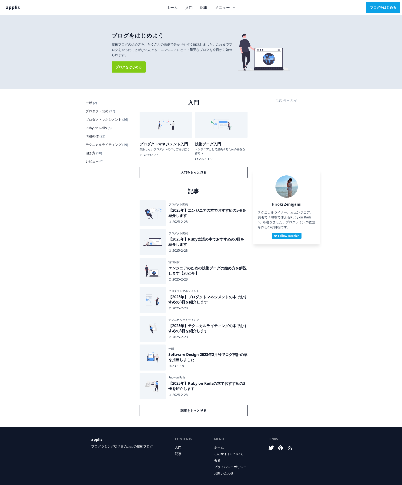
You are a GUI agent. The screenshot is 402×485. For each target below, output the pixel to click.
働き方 (94, 153)
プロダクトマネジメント (107, 119)
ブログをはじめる (383, 7)
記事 (204, 7)
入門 (189, 7)
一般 (91, 102)
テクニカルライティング (107, 144)
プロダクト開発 (100, 111)
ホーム (172, 7)
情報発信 (95, 136)
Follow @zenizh (288, 236)
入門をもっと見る (194, 172)
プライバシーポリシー (230, 467)
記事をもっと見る (194, 410)
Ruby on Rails (98, 128)
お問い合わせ (224, 473)
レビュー (94, 161)
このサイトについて (228, 454)
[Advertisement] (286, 133)
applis (13, 7)
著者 (217, 460)
